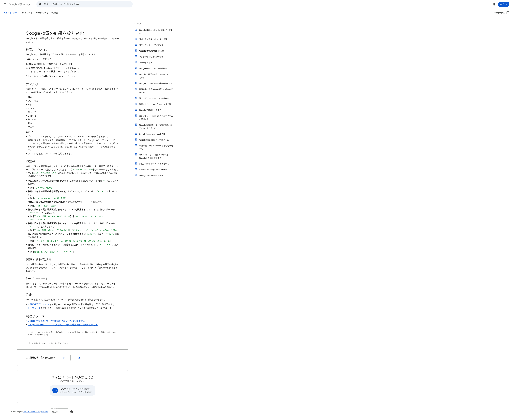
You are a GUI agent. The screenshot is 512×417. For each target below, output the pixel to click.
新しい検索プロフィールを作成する (154, 164)
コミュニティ (26, 13)
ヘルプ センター (10, 13)
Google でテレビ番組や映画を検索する (155, 83)
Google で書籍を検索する (150, 110)
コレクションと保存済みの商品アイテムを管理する (156, 117)
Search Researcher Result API (152, 134)
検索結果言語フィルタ (38, 304)
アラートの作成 (145, 62)
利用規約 (44, 412)
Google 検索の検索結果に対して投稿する (155, 32)
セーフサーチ (34, 308)
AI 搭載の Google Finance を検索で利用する (156, 147)
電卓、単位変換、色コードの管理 (153, 39)
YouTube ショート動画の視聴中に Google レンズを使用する (153, 156)
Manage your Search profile (151, 175)
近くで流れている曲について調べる (154, 98)
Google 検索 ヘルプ (19, 4)
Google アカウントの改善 (47, 13)
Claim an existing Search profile (153, 170)
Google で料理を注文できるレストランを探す (155, 76)
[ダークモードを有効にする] (71, 411)
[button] (5, 4)
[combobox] (88, 4)
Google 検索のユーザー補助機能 (153, 68)
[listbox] (59, 411)
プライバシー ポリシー (31, 412)
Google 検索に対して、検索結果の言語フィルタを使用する (56, 321)
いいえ (77, 358)
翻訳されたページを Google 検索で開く (156, 104)
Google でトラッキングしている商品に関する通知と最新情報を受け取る (63, 324)
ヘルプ (138, 23)
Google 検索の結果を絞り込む (152, 51)
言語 (55, 408)
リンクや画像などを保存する (151, 57)
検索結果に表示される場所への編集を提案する (156, 91)
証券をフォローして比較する (151, 45)
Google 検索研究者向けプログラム (154, 140)
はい (65, 358)
